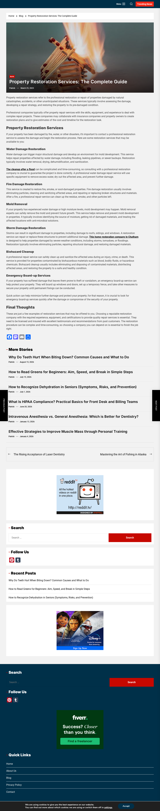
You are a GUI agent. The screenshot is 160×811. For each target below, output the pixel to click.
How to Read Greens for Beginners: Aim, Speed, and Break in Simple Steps (71, 372)
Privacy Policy (14, 784)
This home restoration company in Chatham (113, 236)
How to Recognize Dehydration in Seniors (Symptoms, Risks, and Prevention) (73, 387)
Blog (12, 76)
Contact (10, 791)
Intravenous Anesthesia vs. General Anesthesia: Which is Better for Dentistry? (73, 416)
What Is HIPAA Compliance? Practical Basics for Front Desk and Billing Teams (73, 402)
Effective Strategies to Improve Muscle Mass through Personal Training (68, 431)
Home (9, 763)
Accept (126, 806)
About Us (11, 770)
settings (108, 807)
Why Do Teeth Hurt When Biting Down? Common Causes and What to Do (69, 357)
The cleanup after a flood (20, 169)
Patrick (12, 88)
